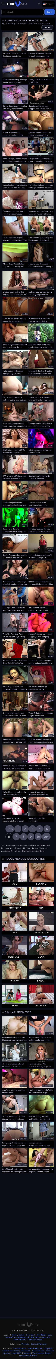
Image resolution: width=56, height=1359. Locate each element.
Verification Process (28, 1355)
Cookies (27, 1353)
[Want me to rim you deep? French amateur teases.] (15, 202)
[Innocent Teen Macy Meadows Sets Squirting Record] (41, 783)
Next (46, 836)
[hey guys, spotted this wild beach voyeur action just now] (41, 520)
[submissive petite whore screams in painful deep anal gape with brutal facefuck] (15, 493)
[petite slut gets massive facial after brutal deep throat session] (15, 335)
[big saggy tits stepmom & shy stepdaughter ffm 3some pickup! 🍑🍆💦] (41, 1160)
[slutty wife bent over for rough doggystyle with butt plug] (41, 625)
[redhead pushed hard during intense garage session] (41, 283)
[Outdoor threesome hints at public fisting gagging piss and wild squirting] (41, 730)
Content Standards (10, 1351)
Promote (25, 1344)
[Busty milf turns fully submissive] (41, 809)
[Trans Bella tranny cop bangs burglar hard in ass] (41, 704)
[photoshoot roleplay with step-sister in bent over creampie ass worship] (15, 176)
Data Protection (35, 1348)
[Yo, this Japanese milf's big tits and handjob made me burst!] (15, 1107)
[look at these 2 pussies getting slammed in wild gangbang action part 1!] (41, 598)
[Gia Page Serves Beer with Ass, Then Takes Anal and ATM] (15, 598)
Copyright (48, 1348)
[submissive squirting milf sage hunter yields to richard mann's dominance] (15, 70)
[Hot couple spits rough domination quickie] (41, 677)
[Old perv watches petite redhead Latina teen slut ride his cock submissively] (15, 388)
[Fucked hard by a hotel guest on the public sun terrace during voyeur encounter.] (41, 228)
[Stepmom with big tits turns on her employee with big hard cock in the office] (41, 1028)
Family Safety (18, 1335)
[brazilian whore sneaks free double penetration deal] (41, 123)
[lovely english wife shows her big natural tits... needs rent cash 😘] (15, 1133)
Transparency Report (41, 1353)
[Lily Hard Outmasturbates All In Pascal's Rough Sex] (41, 546)
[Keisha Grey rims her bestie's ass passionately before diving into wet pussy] (15, 546)
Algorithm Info (38, 1351)
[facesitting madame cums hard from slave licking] (41, 309)
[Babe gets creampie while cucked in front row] (41, 467)
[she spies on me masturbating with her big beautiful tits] (41, 1133)
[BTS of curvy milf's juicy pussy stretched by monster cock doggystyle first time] (15, 467)
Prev (9, 829)
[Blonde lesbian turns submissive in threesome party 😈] (15, 123)
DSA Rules (25, 1351)
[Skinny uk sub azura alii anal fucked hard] (41, 70)
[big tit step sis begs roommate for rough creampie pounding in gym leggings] (41, 176)
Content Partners (38, 1344)
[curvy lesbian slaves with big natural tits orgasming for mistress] (15, 309)
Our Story (35, 1337)
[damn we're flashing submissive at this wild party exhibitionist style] (15, 520)
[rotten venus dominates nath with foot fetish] (41, 441)
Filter (48, 27)
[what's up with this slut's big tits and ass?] (15, 1081)
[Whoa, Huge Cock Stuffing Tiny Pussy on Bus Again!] (15, 255)
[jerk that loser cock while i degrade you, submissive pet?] (15, 283)
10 (38, 836)
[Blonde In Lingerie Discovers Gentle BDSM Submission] (15, 756)
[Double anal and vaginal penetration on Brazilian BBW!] (15, 228)
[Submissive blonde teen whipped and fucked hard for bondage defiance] (41, 97)
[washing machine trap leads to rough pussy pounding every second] (41, 44)
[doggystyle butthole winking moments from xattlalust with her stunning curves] (15, 730)
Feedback (41, 1335)
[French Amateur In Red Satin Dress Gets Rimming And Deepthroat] (15, 651)
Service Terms (19, 1348)
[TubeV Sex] (17, 4)
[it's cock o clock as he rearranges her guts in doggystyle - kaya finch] (41, 493)
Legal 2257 (17, 1353)
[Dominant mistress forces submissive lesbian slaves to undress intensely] (15, 704)
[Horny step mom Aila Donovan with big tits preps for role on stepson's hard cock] (41, 1054)
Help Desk (30, 1335)
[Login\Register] (39, 4)
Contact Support (35, 1340)
